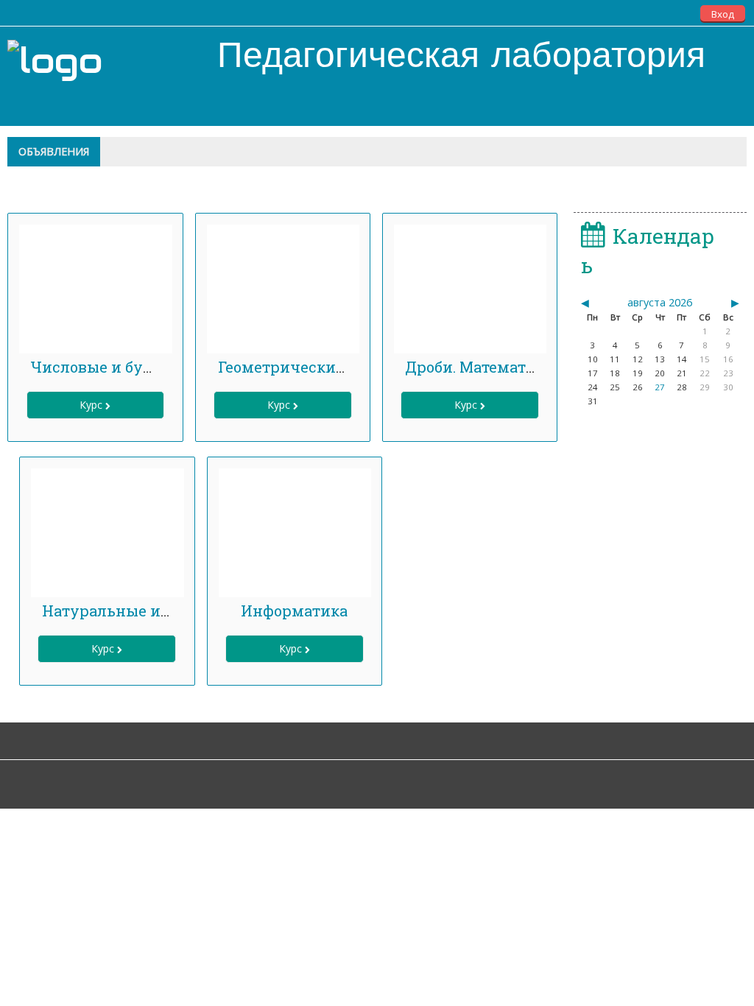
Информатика (294, 610)
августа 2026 (659, 302)
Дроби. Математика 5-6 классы (521, 366)
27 (660, 387)
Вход (722, 14)
